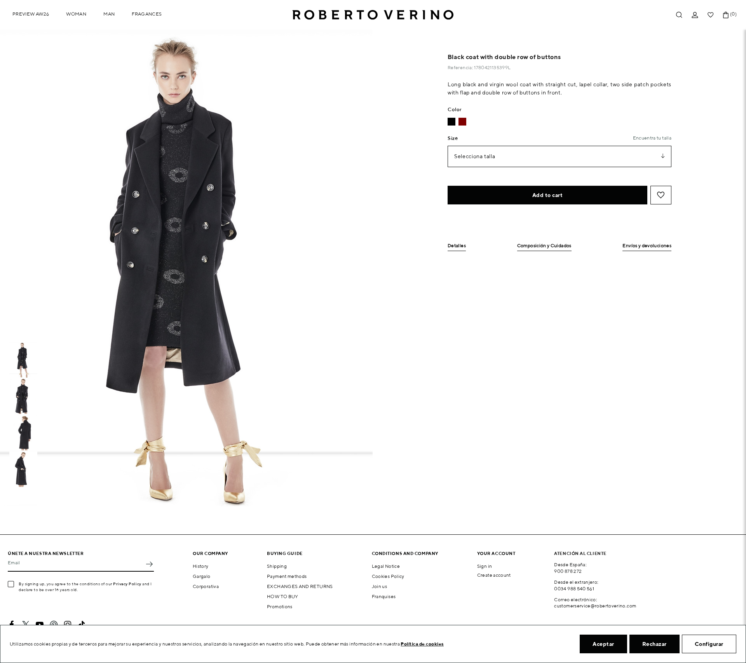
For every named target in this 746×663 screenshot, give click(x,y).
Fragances (147, 14)
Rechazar (654, 644)
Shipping (277, 566)
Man (109, 14)
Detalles (457, 245)
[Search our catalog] (679, 15)
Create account (494, 575)
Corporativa (206, 586)
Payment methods (287, 576)
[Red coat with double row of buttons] (462, 122)
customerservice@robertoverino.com (595, 606)
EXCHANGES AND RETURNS (300, 586)
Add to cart (547, 195)
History (201, 566)
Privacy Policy (127, 583)
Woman (76, 14)
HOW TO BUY (282, 596)
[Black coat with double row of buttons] (451, 122)
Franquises (384, 596)
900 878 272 (568, 571)
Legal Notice (386, 566)
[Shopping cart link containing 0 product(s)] (726, 15)
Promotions (280, 606)
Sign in (484, 566)
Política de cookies (422, 644)
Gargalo (202, 576)
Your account (496, 553)
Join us (379, 586)
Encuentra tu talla (652, 138)
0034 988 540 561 (574, 588)
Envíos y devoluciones (646, 245)
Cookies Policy (388, 576)
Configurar (709, 644)
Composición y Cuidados (544, 245)
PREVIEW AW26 (30, 14)
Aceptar (603, 644)
